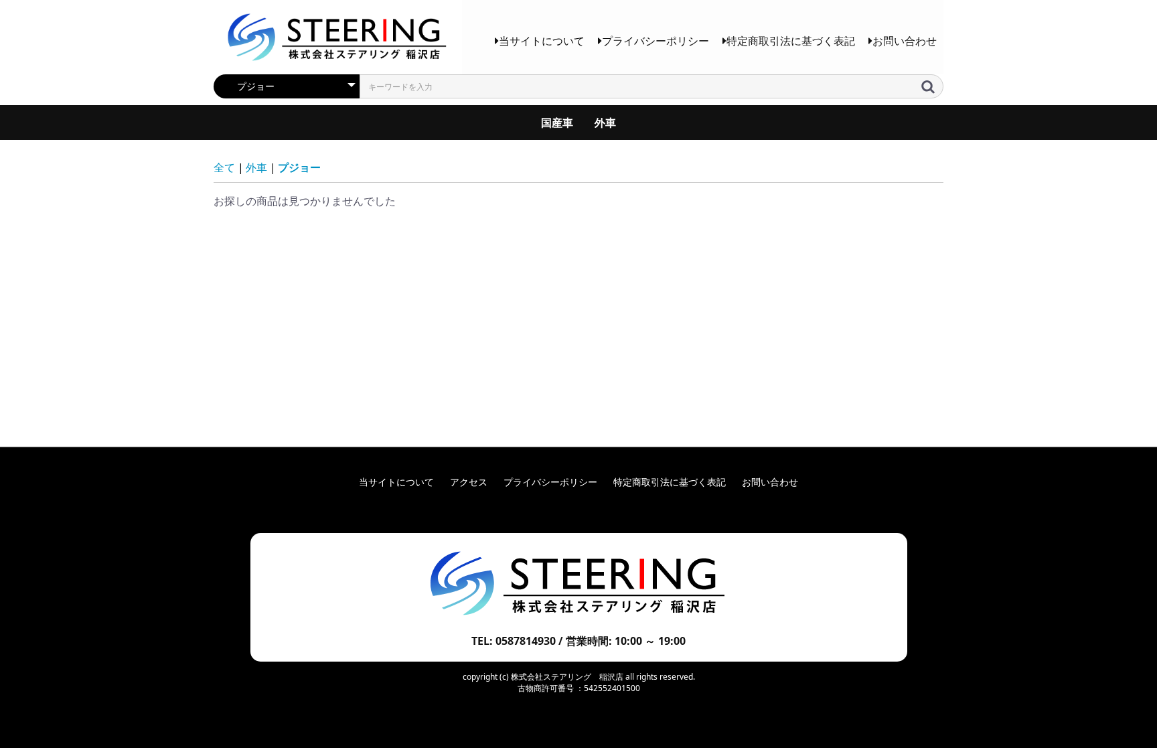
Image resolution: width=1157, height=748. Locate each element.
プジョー (299, 167)
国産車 (557, 122)
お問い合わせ (904, 40)
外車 (605, 122)
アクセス (468, 481)
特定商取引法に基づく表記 (790, 40)
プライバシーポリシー (655, 40)
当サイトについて (542, 40)
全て (224, 167)
